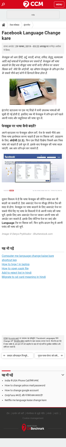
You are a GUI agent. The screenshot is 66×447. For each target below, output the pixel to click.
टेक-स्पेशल (14, 25)
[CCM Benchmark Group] (33, 428)
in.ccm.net (13, 338)
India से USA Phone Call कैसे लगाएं (21, 380)
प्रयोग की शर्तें (18, 413)
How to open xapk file (15, 268)
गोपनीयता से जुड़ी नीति (35, 413)
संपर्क (49, 413)
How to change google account (22, 390)
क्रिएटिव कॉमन (19, 341)
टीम (8, 413)
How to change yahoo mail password (25, 385)
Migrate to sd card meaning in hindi (24, 277)
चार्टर (56, 413)
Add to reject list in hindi (17, 272)
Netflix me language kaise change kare (25, 400)
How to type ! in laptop (16, 264)
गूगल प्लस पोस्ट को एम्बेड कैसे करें (48, 356)
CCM (6, 338)
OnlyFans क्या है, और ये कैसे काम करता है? (24, 395)
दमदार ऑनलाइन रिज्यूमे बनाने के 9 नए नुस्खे (17, 356)
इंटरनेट (27, 25)
